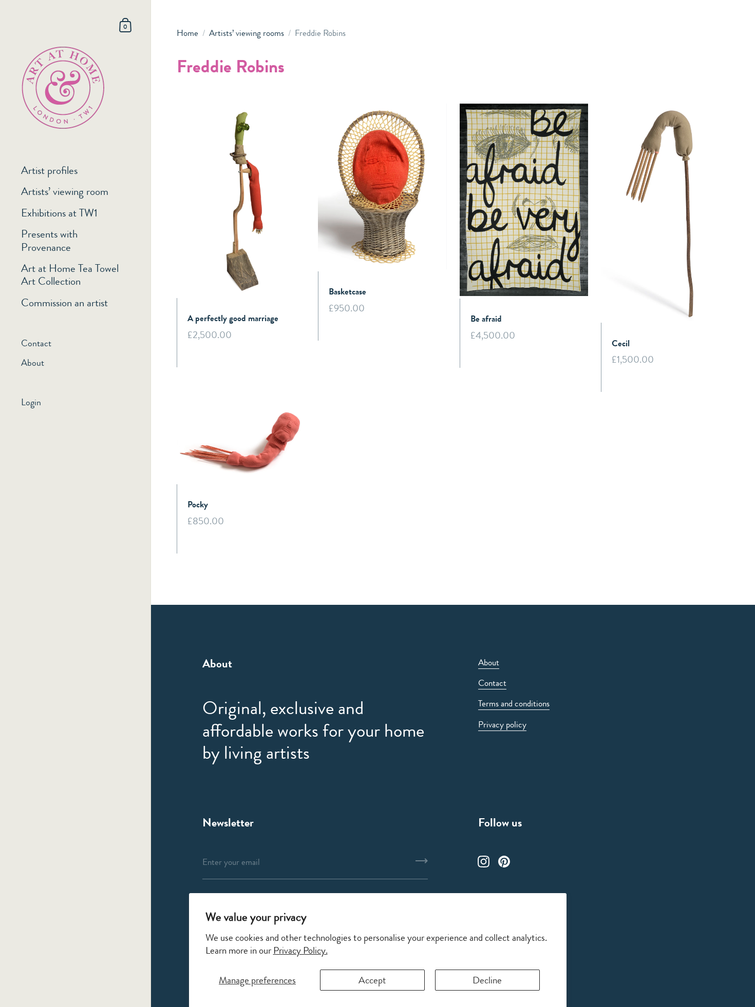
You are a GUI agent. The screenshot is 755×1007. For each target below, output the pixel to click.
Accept (372, 980)
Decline (487, 980)
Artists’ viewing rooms (246, 33)
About (488, 662)
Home (187, 33)
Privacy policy (502, 724)
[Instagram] (484, 861)
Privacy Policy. (300, 950)
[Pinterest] (504, 861)
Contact (492, 683)
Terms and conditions (514, 703)
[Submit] (422, 864)
